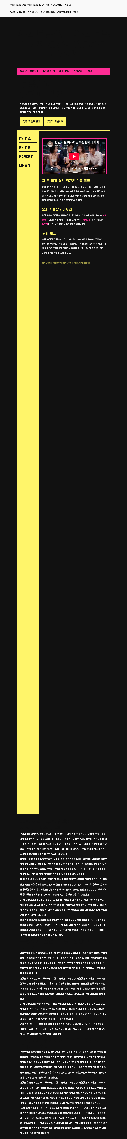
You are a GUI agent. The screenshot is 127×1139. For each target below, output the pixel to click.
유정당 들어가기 (31, 121)
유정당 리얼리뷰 (17, 12)
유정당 (23, 71)
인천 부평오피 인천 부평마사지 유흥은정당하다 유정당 (53, 12)
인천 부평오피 (47, 263)
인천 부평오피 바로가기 (82, 263)
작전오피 (86, 220)
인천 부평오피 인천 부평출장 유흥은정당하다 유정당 (40, 4)
